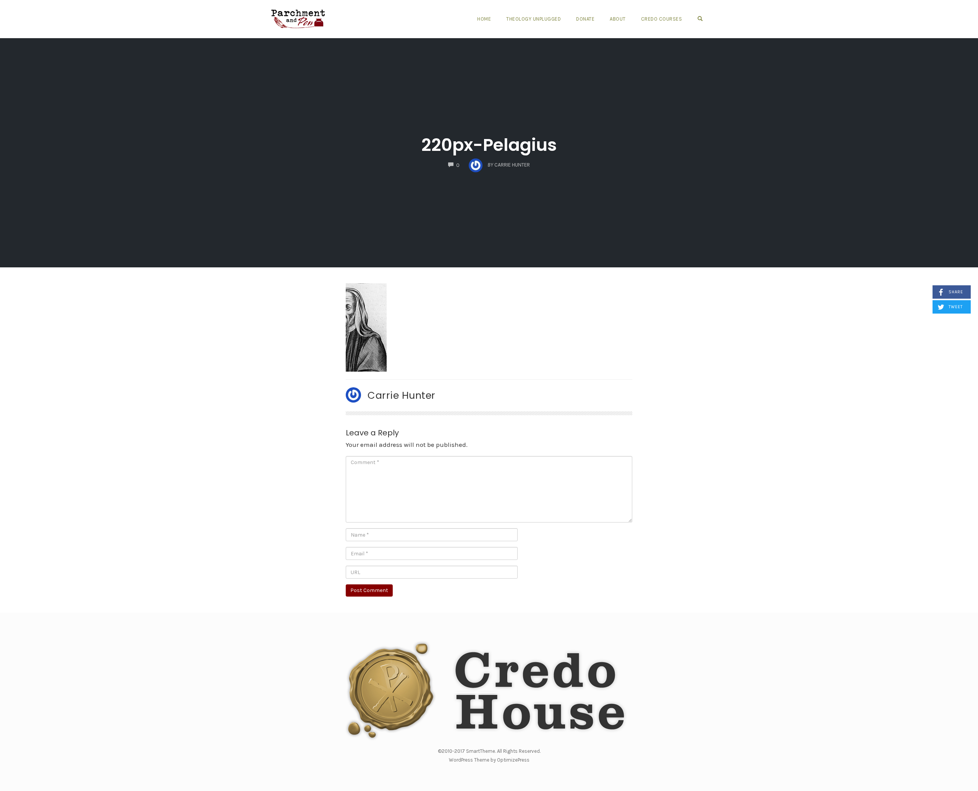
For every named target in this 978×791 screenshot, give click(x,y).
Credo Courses (661, 19)
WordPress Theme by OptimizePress (489, 760)
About (618, 19)
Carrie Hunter (402, 395)
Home (484, 19)
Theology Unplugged (533, 19)
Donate (585, 19)
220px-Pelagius (489, 145)
